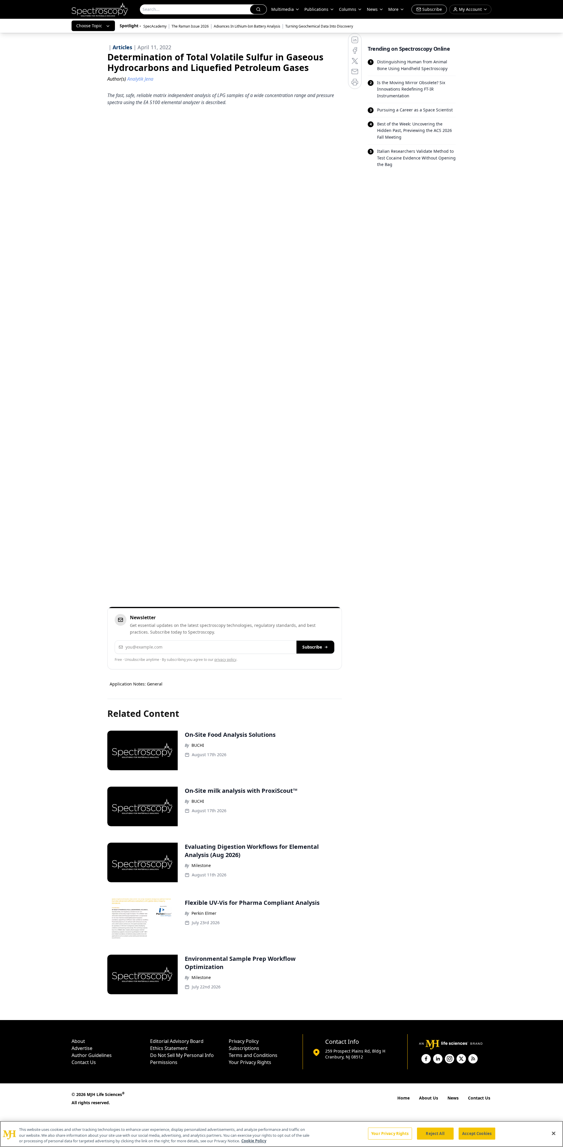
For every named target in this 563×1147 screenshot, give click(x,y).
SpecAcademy (155, 26)
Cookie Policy (253, 1140)
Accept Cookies (476, 1133)
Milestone (201, 865)
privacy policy (225, 659)
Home (403, 1098)
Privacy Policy (244, 1041)
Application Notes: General (136, 684)
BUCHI (197, 745)
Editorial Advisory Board (177, 1041)
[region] (281, 1134)
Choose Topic (89, 25)
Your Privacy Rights (250, 1062)
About (78, 1041)
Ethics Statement (169, 1048)
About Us (428, 1098)
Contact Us (84, 1062)
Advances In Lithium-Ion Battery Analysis (247, 26)
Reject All (435, 1133)
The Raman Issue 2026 (190, 26)
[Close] (553, 1133)
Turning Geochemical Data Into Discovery (319, 26)
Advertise (82, 1048)
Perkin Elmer (203, 913)
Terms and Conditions (253, 1055)
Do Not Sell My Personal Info (182, 1055)
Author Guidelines (92, 1055)
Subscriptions (244, 1048)
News (453, 1098)
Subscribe (312, 647)
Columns (347, 9)
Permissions (163, 1062)
